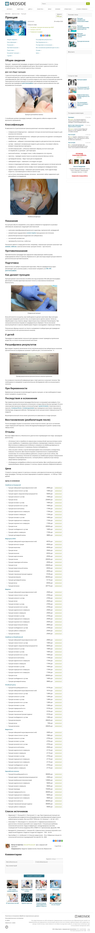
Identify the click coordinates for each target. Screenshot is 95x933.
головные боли (16, 408)
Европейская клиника (12, 771)
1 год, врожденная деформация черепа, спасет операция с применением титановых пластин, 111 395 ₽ (79, 169)
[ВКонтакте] (41, 35)
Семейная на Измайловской (14, 637)
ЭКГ (50, 268)
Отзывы (38, 50)
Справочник (67, 9)
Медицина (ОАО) (10, 538)
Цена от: (59, 15)
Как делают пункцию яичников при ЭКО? (42, 27)
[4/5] (32, 21)
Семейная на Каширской (13, 485)
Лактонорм (71, 134)
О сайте (7, 920)
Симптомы (20, 9)
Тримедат (71, 117)
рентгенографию (10, 270)
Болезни (9, 9)
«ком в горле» (31, 233)
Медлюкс (8, 589)
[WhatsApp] (49, 35)
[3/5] (31, 21)
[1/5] (28, 21)
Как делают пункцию (13, 53)
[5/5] (33, 21)
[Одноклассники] (43, 35)
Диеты (30, 9)
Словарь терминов (81, 9)
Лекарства (40, 9)
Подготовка (10, 50)
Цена (37, 53)
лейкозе (13, 246)
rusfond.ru (79, 157)
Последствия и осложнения (44, 45)
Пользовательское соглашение (14, 918)
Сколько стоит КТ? (35, 29)
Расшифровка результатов (43, 39)
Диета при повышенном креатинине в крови (75, 126)
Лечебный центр (10, 685)
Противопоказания (12, 47)
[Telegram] (45, 35)
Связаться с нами (10, 922)
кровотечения (43, 406)
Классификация (11, 42)
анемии (7, 246)
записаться (58, 488)
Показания (10, 45)
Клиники (57, 9)
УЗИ (47, 268)
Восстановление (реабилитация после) (47, 47)
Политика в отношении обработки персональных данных (22, 916)
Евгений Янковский (29, 845)
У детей (9, 55)
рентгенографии (27, 83)
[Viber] (47, 35)
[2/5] (29, 21)
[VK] (6, 927)
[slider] (59, 859)
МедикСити (9, 729)
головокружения (28, 408)
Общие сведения (12, 39)
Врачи (49, 9)
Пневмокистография (36, 32)
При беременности (41, 42)
